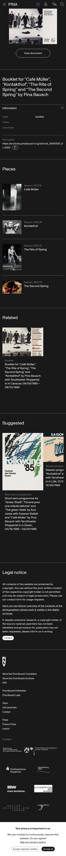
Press (5, 719)
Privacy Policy (9, 724)
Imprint (5, 728)
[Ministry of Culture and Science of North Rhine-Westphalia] (16, 750)
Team (5, 703)
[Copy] (15, 148)
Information (9, 108)
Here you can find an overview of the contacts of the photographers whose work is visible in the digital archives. (32, 609)
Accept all (48, 849)
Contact (8, 638)
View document (33, 53)
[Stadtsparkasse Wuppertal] (16, 769)
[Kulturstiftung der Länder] (16, 806)
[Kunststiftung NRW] (43, 769)
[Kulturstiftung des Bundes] (43, 788)
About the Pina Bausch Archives (18, 678)
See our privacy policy (33, 842)
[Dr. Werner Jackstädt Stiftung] (43, 806)
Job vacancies (9, 707)
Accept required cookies (25, 849)
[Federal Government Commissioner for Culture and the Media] (43, 750)
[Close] (62, 108)
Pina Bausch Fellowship (14, 690)
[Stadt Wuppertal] (16, 788)
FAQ (4, 682)
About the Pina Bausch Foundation (19, 673)
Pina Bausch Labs (11, 695)
